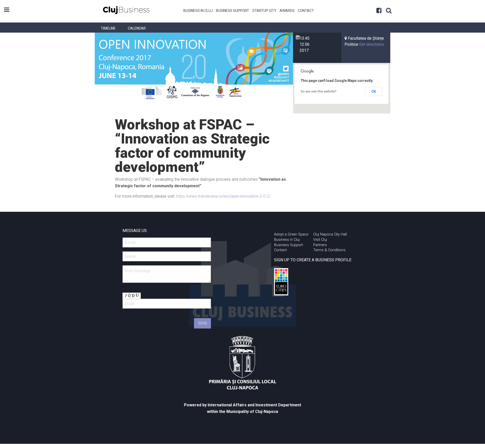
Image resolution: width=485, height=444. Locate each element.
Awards (287, 11)
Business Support (232, 11)
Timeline (108, 28)
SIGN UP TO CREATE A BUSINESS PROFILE (312, 260)
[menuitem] (198, 10)
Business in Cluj (198, 11)
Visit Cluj (320, 240)
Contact (306, 11)
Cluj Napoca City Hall (330, 234)
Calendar (137, 28)
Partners (320, 245)
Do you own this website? (318, 91)
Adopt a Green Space (291, 234)
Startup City (264, 11)
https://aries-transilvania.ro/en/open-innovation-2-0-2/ (223, 196)
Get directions (371, 44)
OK (373, 91)
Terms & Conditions (329, 250)
